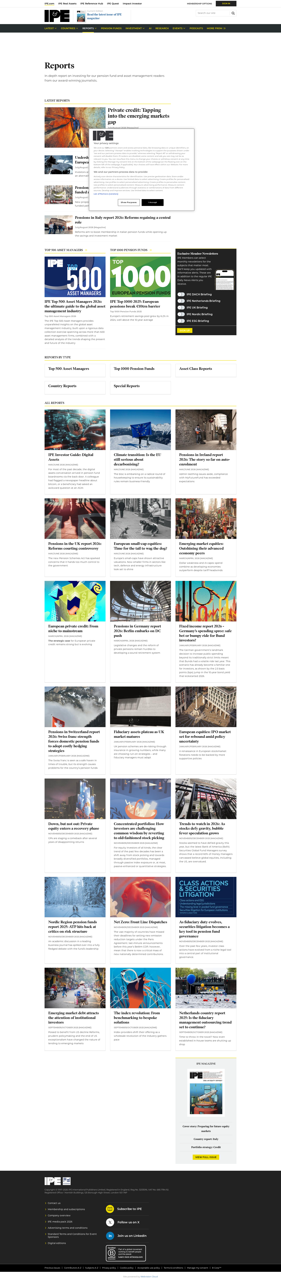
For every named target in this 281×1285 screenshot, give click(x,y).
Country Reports (62, 386)
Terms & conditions (173, 1268)
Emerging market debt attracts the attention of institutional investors (73, 1018)
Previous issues (52, 1268)
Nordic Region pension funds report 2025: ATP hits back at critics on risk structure (72, 927)
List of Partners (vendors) (106, 194)
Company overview (59, 1215)
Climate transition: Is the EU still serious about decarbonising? (137, 459)
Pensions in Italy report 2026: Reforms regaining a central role (123, 220)
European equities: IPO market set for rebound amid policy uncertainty (205, 737)
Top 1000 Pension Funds (128, 250)
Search (233, 13)
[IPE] (57, 21)
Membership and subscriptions (66, 1209)
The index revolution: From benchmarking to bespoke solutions (137, 1018)
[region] (141, 169)
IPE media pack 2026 (60, 1221)
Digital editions (57, 1243)
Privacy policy (109, 1268)
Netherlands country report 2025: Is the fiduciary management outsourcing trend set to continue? (205, 1020)
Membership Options (199, 3)
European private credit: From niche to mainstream (73, 628)
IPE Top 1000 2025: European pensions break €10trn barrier (135, 304)
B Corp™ (216, 1268)
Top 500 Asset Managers (64, 250)
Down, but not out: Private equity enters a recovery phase (73, 826)
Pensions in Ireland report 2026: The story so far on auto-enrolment (204, 459)
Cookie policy (127, 1268)
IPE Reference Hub (91, 3)
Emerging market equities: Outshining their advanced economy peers (201, 548)
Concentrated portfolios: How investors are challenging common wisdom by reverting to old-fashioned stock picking (139, 831)
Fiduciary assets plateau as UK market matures (139, 734)
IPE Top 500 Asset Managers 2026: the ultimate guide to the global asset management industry (75, 306)
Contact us (54, 1203)
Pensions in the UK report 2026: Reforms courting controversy (74, 546)
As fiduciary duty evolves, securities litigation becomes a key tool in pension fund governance (204, 929)
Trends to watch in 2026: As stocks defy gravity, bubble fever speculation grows (202, 829)
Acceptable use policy (148, 1268)
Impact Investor (132, 3)
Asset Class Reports (195, 368)
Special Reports (127, 386)
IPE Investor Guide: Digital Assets (70, 457)
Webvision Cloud (149, 1276)
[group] (215, 28)
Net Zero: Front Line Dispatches (140, 922)
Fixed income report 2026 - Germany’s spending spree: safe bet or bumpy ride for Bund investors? (205, 633)
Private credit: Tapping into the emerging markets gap (138, 116)
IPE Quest (113, 3)
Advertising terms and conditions (67, 1227)
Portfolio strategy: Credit (206, 1147)
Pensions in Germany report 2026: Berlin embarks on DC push (137, 631)
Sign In (226, 3)
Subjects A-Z (91, 1268)
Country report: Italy (206, 1139)
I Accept (152, 202)
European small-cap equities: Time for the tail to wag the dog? (140, 546)
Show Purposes (129, 202)
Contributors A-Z (72, 1268)
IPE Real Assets (67, 3)
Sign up (185, 330)
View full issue (206, 1157)
